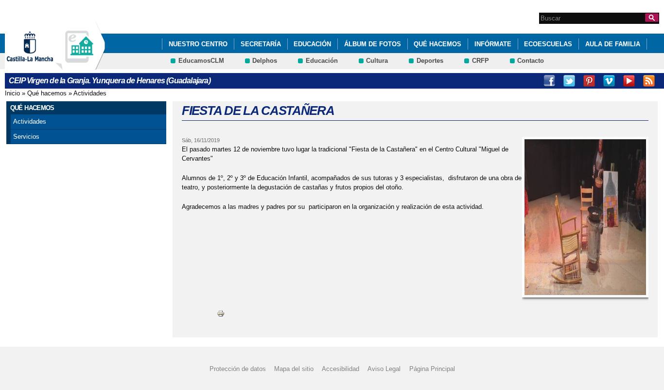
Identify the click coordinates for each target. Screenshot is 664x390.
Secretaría (261, 44)
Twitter (569, 81)
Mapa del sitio (294, 368)
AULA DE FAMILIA (612, 44)
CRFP (480, 60)
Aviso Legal (384, 368)
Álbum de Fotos (372, 44)
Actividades (89, 93)
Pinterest (589, 81)
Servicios (26, 136)
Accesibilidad (340, 368)
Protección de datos (238, 368)
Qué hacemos (437, 44)
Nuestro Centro (198, 44)
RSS (649, 81)
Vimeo (609, 81)
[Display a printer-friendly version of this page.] (221, 313)
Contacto (530, 60)
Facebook (549, 81)
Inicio (12, 93)
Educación (312, 44)
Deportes (430, 60)
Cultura (377, 60)
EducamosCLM (201, 60)
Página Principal (432, 368)
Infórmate (492, 44)
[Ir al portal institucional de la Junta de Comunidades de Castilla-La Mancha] (42, 65)
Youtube (629, 81)
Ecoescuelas (548, 44)
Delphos (264, 60)
